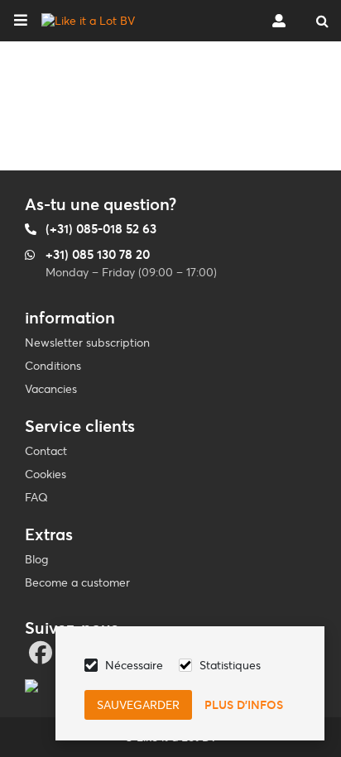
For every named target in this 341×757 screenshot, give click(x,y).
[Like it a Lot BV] (88, 20)
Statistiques (230, 665)
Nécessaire (134, 665)
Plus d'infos (243, 704)
